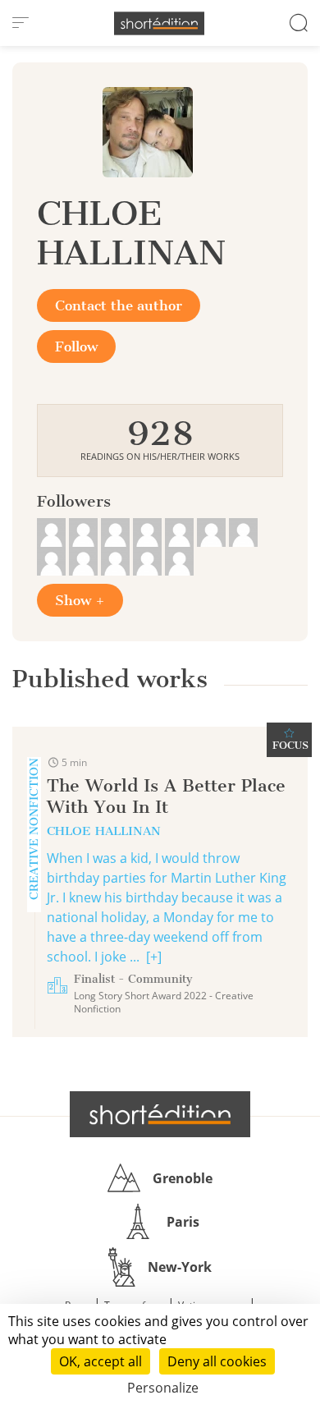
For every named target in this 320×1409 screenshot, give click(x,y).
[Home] (159, 23)
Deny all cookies (217, 1361)
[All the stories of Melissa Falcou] (53, 530)
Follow (76, 346)
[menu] (20, 23)
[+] (154, 957)
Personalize (163, 1388)
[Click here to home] (160, 1114)
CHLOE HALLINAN (104, 831)
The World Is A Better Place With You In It (166, 796)
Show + (80, 600)
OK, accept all (100, 1361)
